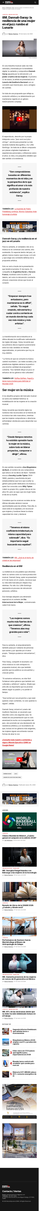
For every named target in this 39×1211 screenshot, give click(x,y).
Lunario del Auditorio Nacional (12, 777)
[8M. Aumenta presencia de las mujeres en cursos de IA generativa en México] (19, 963)
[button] (3, 2)
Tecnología (16, 868)
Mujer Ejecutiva (13, 14)
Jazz (15, 773)
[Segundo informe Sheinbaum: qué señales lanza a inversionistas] (5, 1031)
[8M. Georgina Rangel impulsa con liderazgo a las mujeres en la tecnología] (19, 857)
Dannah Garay (7, 773)
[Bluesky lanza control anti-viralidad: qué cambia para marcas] (5, 1063)
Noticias (8, 7)
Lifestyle (5, 14)
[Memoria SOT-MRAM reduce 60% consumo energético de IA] (5, 1074)
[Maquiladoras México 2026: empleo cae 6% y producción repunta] (5, 1042)
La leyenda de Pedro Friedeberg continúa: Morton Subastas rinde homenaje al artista (19, 211)
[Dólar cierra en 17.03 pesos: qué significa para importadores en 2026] (5, 1052)
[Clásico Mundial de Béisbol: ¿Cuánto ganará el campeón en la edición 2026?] (19, 822)
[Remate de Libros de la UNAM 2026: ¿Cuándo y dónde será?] (19, 891)
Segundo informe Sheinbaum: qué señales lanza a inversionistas (25, 1031)
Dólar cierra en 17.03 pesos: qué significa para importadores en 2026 (24, 1053)
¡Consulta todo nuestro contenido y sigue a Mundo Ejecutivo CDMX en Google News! (17, 742)
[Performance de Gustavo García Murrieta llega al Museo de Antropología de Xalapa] (19, 926)
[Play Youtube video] (19, 119)
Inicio (3, 7)
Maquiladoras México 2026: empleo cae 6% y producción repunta (24, 1042)
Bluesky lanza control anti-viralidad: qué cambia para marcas (23, 1063)
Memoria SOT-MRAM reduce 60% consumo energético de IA (24, 1074)
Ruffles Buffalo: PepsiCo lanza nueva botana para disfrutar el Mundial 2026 (18, 381)
